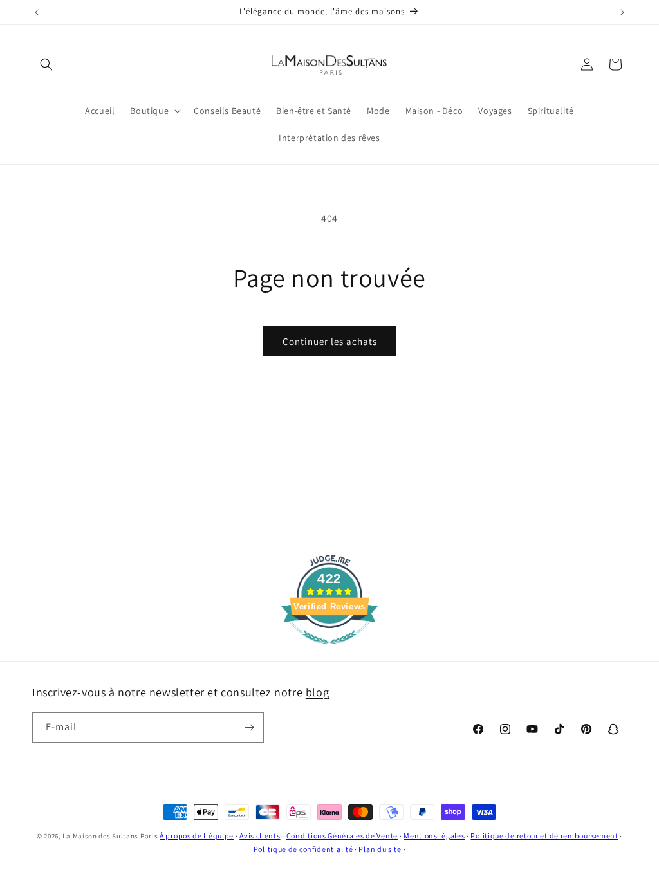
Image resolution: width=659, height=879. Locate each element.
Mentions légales (434, 835)
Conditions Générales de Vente (342, 835)
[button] (46, 64)
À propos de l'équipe (197, 835)
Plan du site (379, 849)
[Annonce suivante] (622, 12)
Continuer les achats (330, 341)
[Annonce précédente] (37, 12)
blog (317, 692)
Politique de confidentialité (303, 849)
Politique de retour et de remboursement (544, 835)
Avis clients (259, 835)
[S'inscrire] (249, 727)
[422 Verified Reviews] (329, 651)
